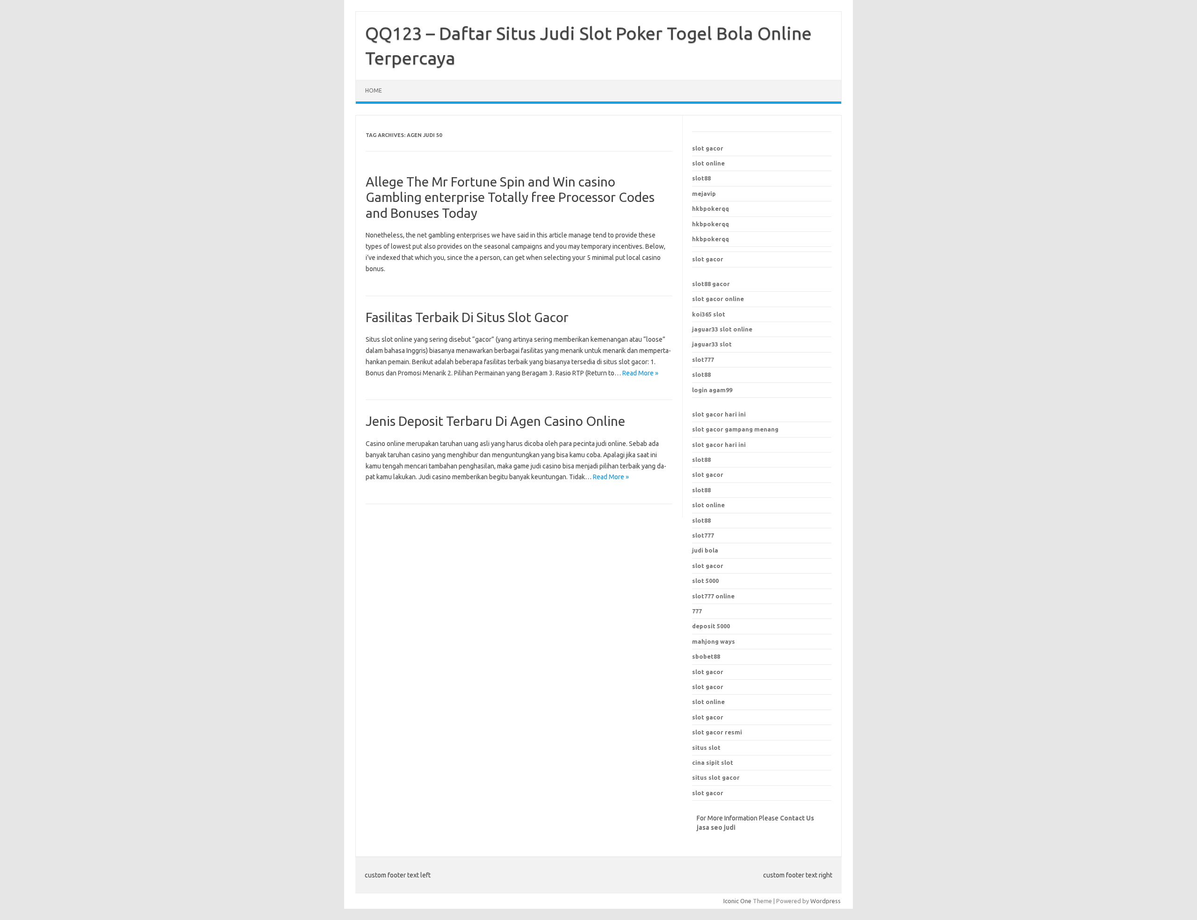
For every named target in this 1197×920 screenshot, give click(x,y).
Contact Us (797, 818)
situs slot (706, 747)
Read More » (640, 373)
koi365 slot (708, 314)
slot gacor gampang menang (735, 429)
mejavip (704, 193)
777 (697, 611)
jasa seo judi (716, 827)
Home (373, 90)
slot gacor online (718, 298)
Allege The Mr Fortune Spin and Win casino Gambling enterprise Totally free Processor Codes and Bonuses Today (510, 197)
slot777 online (713, 596)
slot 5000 (705, 580)
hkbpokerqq (710, 208)
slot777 (703, 359)
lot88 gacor (711, 283)
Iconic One (737, 901)
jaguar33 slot (712, 344)
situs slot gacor (716, 777)
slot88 (701, 178)
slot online (708, 163)
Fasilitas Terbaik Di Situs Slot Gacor (467, 317)
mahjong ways (713, 641)
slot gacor (707, 148)
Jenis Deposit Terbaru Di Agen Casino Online (495, 421)
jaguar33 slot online (722, 329)
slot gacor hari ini (719, 414)
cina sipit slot (712, 762)
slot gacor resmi (717, 732)
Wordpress (825, 901)
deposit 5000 (711, 626)
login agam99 (712, 390)
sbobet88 (706, 656)
